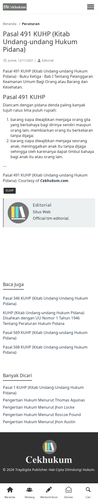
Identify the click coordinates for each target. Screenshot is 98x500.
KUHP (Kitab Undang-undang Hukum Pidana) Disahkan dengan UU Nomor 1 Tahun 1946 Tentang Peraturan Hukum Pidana (43, 318)
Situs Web (42, 211)
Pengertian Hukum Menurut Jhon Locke (38, 407)
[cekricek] (49, 452)
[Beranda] (15, 6)
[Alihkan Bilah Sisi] (90, 6)
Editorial (48, 60)
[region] (49, 254)
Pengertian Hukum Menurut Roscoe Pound (42, 414)
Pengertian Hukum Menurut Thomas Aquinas (44, 400)
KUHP (26, 175)
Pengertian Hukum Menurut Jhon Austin (39, 421)
